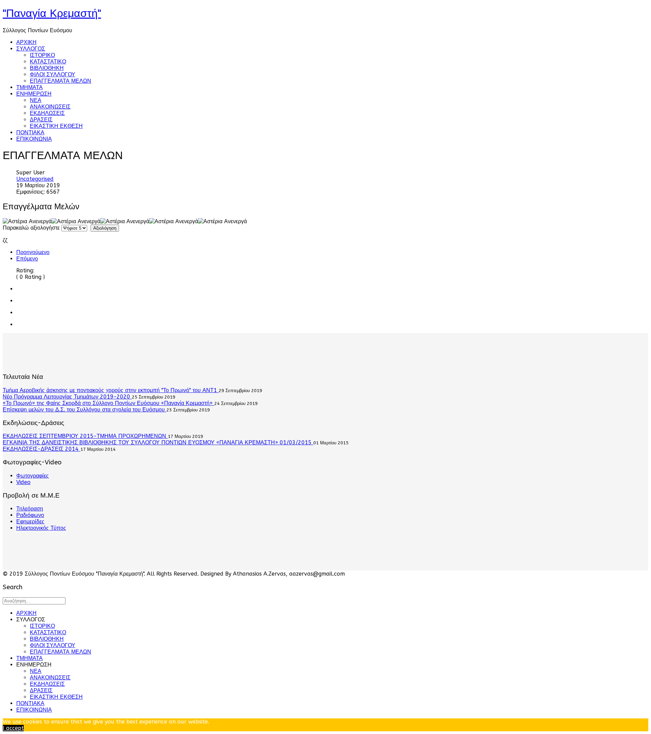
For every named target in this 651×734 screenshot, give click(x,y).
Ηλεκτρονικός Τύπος (41, 528)
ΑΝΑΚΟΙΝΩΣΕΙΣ (50, 106)
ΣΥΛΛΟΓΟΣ (30, 48)
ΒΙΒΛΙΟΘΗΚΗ (47, 68)
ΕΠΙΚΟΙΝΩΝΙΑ (34, 139)
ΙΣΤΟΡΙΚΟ (42, 55)
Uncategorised (35, 179)
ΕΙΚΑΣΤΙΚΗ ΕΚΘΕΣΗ (56, 126)
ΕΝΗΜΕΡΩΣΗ (34, 94)
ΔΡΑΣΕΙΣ (41, 119)
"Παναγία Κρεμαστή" (52, 13)
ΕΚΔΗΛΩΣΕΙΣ (47, 113)
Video (23, 482)
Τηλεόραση (29, 508)
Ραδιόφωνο (30, 515)
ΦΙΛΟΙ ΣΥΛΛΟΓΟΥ (52, 74)
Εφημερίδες (30, 521)
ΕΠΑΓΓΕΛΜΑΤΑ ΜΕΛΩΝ (60, 81)
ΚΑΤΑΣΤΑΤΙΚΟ (48, 61)
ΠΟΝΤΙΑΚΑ (30, 132)
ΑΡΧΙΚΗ (26, 42)
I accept (13, 728)
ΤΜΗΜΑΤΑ (29, 87)
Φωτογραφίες (32, 475)
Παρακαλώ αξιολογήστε (31, 228)
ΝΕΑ (35, 100)
